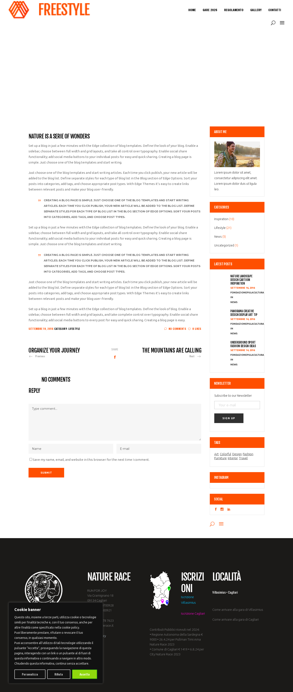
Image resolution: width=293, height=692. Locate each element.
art (216, 454)
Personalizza (30, 674)
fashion (248, 454)
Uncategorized (224, 245)
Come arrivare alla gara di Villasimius (237, 609)
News (218, 236)
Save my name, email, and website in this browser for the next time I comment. (91, 459)
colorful (225, 454)
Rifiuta (58, 674)
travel (243, 458)
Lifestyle (74, 328)
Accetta (85, 674)
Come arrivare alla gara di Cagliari (235, 619)
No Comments (177, 328)
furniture (220, 458)
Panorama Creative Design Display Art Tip (243, 313)
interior (233, 458)
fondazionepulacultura (247, 292)
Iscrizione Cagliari (193, 613)
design (237, 454)
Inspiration (221, 219)
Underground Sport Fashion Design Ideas (243, 344)
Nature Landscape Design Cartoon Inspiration (241, 279)
